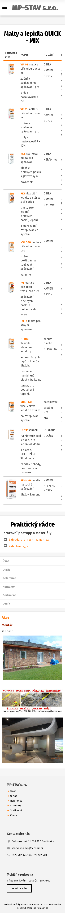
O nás (6, 569)
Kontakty (9, 586)
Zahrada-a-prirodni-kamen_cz (29, 539)
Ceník (6, 603)
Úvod (6, 561)
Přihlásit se (42, 908)
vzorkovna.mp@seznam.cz (27, 848)
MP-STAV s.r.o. (35, 7)
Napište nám (19, 888)
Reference (9, 578)
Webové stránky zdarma (16, 904)
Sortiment (9, 595)
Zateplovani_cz (18, 546)
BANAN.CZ (37, 904)
